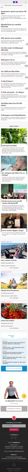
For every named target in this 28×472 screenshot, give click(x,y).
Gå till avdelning (14, 267)
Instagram (17, 2)
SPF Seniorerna (18, 457)
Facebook (14, 2)
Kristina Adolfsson (22, 458)
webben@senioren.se (19, 451)
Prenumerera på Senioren (14, 408)
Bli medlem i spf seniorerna (14, 368)
